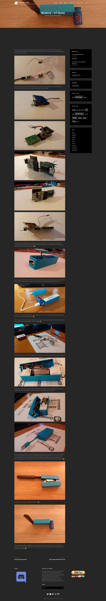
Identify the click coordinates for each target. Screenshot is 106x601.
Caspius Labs (23, 2)
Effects (73, 114)
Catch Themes (60, 598)
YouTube (73, 137)
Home (56, 2)
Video (77, 121)
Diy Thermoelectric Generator (77, 54)
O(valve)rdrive (74, 58)
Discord (73, 143)
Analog (73, 110)
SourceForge (74, 150)
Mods (75, 118)
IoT (85, 114)
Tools (73, 121)
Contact (87, 2)
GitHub (73, 141)
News (60, 2)
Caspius (59, 15)
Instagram (74, 135)
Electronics (79, 114)
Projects (71, 2)
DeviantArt (74, 145)
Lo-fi (87, 114)
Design (73, 97)
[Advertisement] (53, 36)
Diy (86, 110)
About (65, 2)
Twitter (73, 132)
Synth (84, 118)
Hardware (78, 97)
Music (80, 118)
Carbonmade (74, 148)
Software (85, 97)
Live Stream (80, 2)
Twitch (73, 139)
